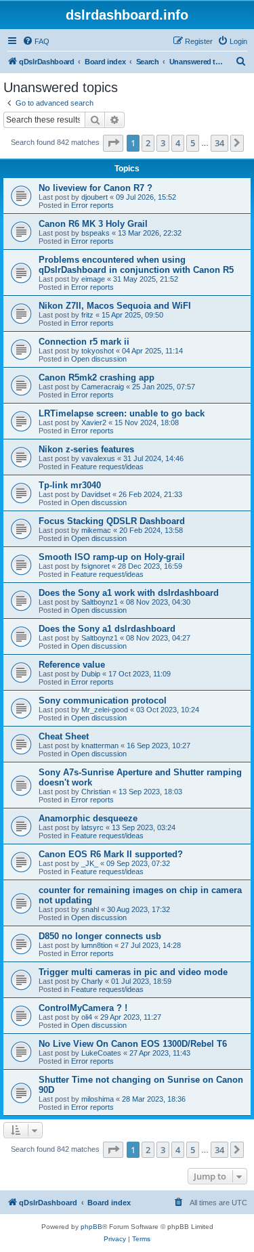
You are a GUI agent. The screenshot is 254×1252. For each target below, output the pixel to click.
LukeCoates (101, 1053)
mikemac (96, 530)
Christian (95, 791)
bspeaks (95, 233)
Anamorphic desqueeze (88, 818)
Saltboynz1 (99, 602)
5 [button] (192, 143)
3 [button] (163, 143)
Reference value (72, 665)
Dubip (90, 674)
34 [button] (219, 143)
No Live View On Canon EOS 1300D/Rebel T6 (133, 1044)
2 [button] (148, 143)
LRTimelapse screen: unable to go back (122, 413)
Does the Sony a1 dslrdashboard (107, 629)
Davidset (95, 494)
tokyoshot (97, 351)
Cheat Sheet (64, 736)
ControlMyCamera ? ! (83, 1008)
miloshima (97, 1099)
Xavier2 (93, 422)
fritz (87, 315)
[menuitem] (35, 41)
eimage (93, 279)
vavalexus (98, 458)
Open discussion (99, 359)
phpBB (91, 1226)
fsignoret (95, 566)
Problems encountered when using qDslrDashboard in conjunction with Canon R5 (136, 265)
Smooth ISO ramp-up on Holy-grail (112, 557)
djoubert (94, 197)
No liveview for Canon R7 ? (95, 188)
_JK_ (89, 863)
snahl (90, 909)
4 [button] (177, 143)
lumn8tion (96, 945)
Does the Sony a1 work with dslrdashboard (129, 593)
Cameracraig (102, 387)
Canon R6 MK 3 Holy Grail (93, 224)
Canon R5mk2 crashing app (96, 377)
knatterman (100, 745)
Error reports (92, 205)
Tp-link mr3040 (70, 485)
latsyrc (92, 827)
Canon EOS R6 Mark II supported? (111, 854)
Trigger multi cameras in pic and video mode (133, 972)
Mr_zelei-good (104, 710)
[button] (113, 143)
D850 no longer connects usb (100, 936)
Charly (92, 981)
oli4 (86, 1017)
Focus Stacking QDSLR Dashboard (112, 521)
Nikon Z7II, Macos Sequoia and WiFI (115, 306)
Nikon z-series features (86, 449)
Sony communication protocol (103, 700)
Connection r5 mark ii (84, 342)
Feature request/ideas (107, 466)
